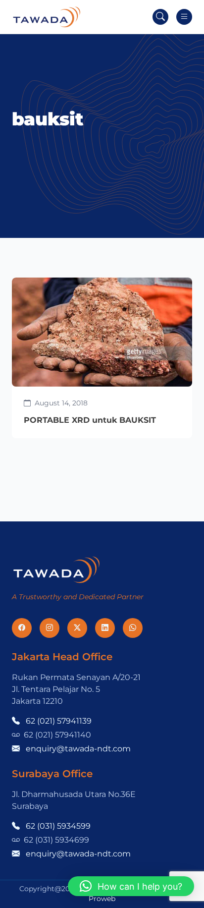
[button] (131, 886)
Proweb (102, 898)
